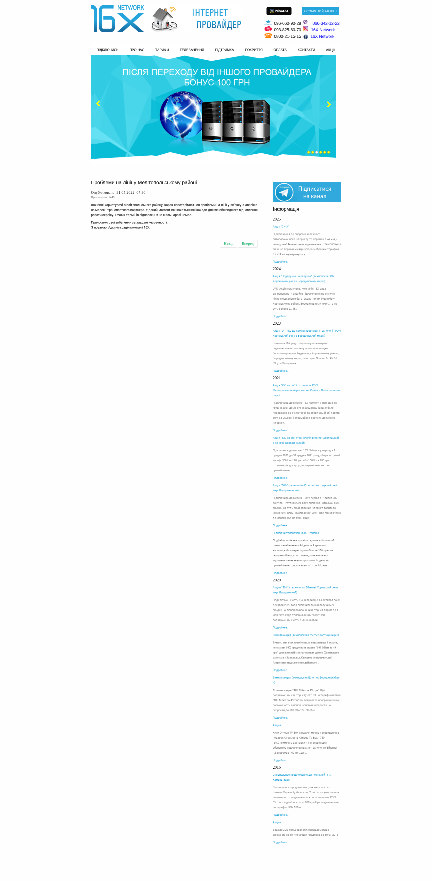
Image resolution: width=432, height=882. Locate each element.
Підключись (107, 50)
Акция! (277, 725)
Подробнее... (281, 261)
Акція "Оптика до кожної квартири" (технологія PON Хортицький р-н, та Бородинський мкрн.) (307, 333)
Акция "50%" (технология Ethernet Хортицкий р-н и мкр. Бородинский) (305, 589)
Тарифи (162, 50)
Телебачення (192, 50)
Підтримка (224, 50)
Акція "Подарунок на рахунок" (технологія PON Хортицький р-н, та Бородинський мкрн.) (303, 278)
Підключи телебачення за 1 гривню (296, 533)
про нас (137, 50)
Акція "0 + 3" (281, 226)
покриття (253, 50)
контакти (306, 50)
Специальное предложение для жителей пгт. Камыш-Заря (302, 777)
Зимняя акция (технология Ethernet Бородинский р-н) (306, 680)
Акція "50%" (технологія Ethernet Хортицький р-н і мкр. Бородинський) (305, 487)
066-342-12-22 (326, 23)
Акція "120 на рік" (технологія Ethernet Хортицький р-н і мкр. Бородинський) (306, 440)
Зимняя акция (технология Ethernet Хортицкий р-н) (306, 635)
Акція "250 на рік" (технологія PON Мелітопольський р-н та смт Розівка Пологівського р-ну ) (306, 390)
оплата (280, 50)
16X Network (322, 36)
